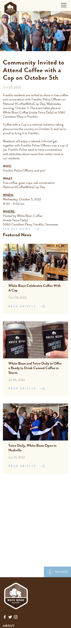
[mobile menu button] (63, 5)
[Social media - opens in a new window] (5, 617)
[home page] (10, 8)
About (9, 625)
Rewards (61, 572)
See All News (17, 229)
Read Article (22, 306)
